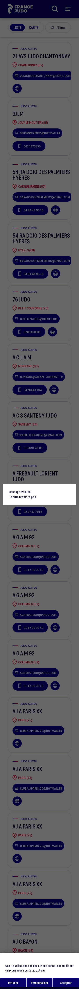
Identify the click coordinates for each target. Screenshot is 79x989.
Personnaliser (39, 983)
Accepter (66, 983)
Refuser (13, 983)
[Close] (70, 489)
